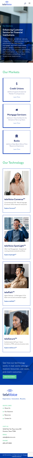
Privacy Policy (26, 455)
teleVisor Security (16, 456)
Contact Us (8, 418)
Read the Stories (9, 377)
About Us (7, 408)
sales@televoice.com (9, 437)
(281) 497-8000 (7, 443)
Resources (8, 415)
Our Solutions (9, 412)
